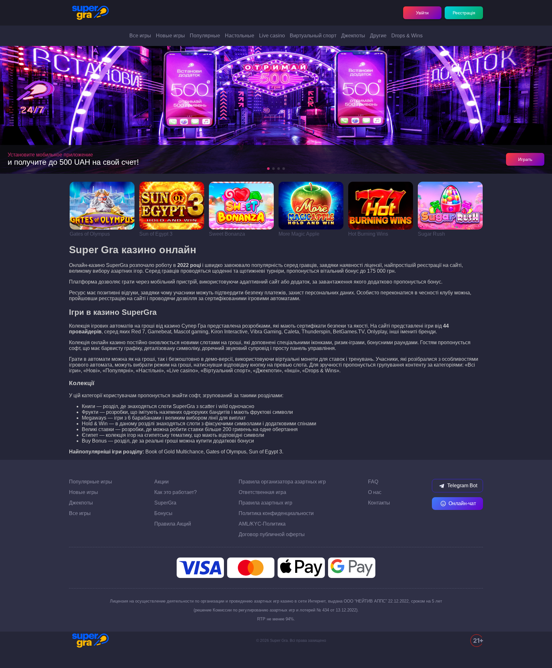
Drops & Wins (407, 35)
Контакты (379, 502)
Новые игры (170, 35)
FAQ (373, 481)
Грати (102, 205)
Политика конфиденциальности (276, 513)
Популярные (205, 35)
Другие (378, 35)
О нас (374, 492)
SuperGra (165, 502)
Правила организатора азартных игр (282, 481)
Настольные (239, 35)
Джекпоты (353, 35)
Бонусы (163, 513)
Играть (525, 159)
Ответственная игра (262, 492)
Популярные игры (90, 481)
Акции (161, 481)
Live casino (272, 35)
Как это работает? (175, 492)
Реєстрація (464, 12)
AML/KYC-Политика (262, 524)
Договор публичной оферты (272, 534)
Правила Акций (172, 524)
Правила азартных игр (265, 502)
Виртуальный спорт (313, 35)
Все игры (140, 35)
